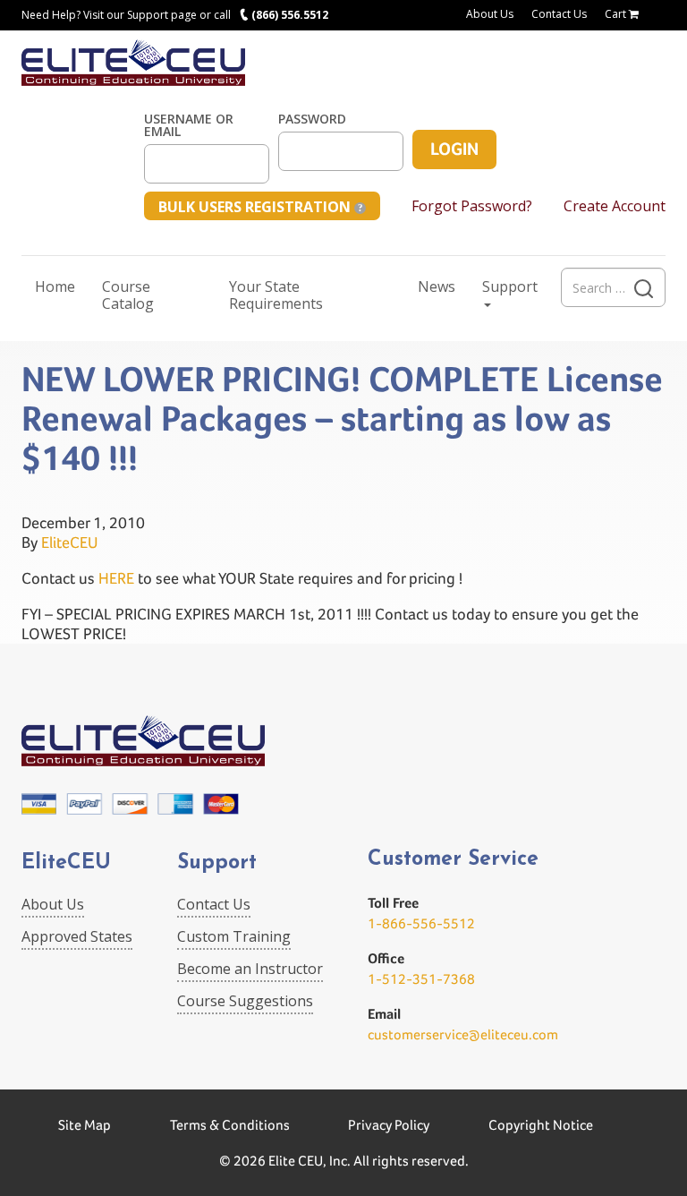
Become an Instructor (250, 968)
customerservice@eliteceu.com (463, 1034)
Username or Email (188, 125)
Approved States (76, 936)
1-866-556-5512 (421, 923)
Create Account (615, 206)
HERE (116, 577)
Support (510, 286)
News (436, 286)
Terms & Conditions (230, 1124)
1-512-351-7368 (421, 978)
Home (55, 286)
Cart (617, 13)
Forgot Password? (471, 206)
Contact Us (559, 13)
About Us (489, 13)
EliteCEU (69, 542)
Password (312, 119)
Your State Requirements (276, 295)
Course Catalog (128, 295)
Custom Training (234, 936)
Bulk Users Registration (256, 207)
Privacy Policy (388, 1124)
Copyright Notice (540, 1124)
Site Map (84, 1124)
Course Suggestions (245, 1001)
